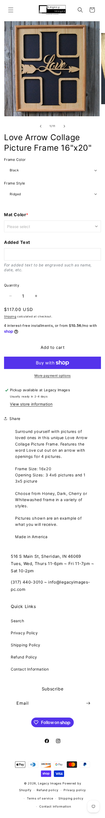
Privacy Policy (24, 633)
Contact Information (30, 669)
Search (17, 620)
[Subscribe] (88, 703)
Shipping (10, 316)
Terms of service (40, 798)
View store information (31, 404)
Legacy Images (49, 783)
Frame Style (14, 183)
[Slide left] (41, 126)
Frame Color (15, 159)
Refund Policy (24, 657)
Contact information (55, 806)
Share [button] (14, 418)
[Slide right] (64, 126)
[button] (11, 10)
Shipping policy (70, 798)
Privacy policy (75, 790)
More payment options (52, 376)
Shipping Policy (25, 645)
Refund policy (47, 790)
